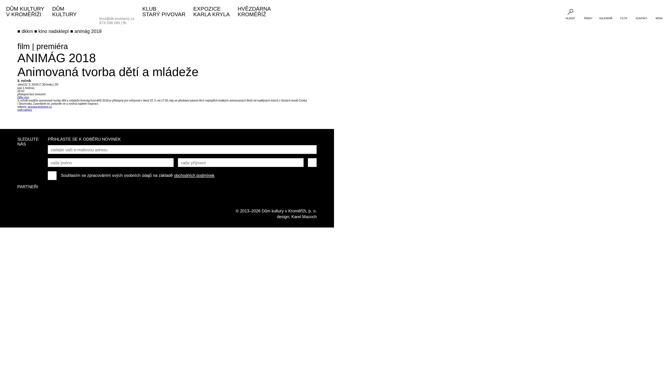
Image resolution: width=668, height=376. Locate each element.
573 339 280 (109, 23)
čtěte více (23, 97)
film (23, 46)
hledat (570, 18)
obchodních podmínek (194, 175)
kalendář (605, 18)
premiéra (52, 46)
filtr (623, 18)
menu (659, 18)
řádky (588, 18)
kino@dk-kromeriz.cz (116, 19)
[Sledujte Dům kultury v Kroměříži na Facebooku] (21, 154)
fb (124, 23)
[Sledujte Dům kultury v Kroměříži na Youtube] (34, 154)
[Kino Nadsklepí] (104, 10)
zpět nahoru (24, 109)
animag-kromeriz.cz (40, 106)
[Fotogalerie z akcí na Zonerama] (34, 167)
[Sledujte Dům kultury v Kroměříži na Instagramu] (21, 167)
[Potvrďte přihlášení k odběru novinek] (312, 162)
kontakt (641, 18)
